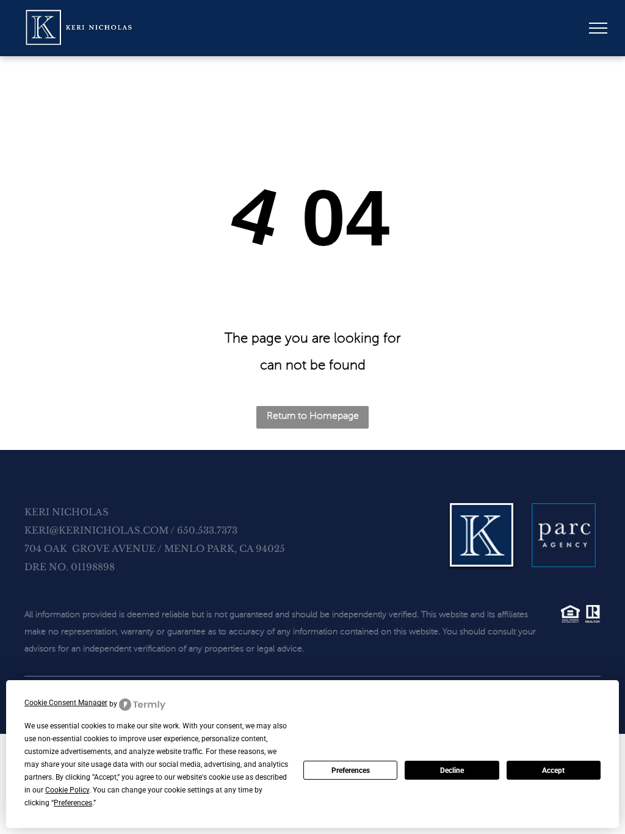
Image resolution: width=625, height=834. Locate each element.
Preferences (350, 770)
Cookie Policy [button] (67, 790)
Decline (452, 770)
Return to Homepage (313, 415)
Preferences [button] (73, 803)
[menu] (598, 28)
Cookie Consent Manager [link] (65, 702)
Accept (553, 770)
